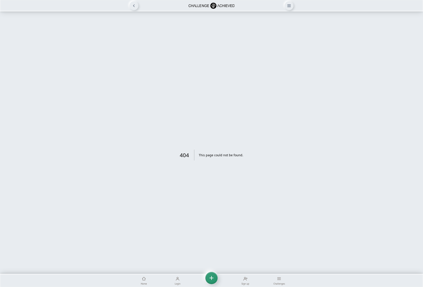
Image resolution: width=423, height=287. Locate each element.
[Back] (134, 5)
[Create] (211, 280)
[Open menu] (289, 5)
